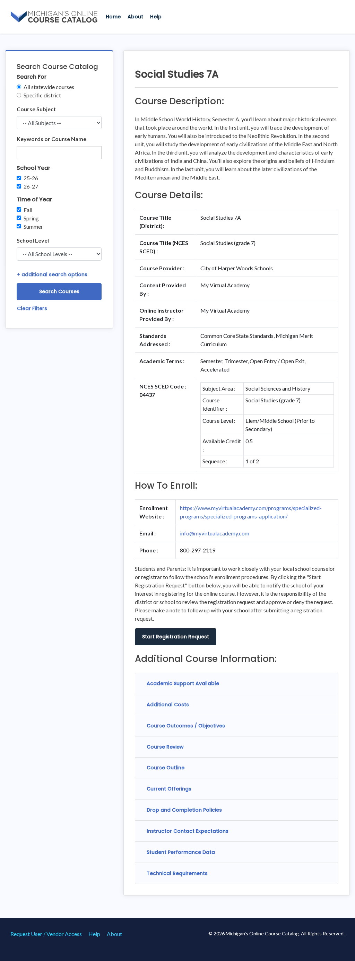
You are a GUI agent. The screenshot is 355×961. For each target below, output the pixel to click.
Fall (28, 210)
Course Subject (36, 109)
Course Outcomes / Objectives (186, 725)
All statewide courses (49, 87)
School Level (33, 240)
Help (156, 16)
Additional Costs (168, 704)
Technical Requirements (177, 873)
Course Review (165, 746)
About (135, 16)
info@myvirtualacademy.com (214, 533)
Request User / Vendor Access (46, 934)
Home (113, 16)
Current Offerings (169, 788)
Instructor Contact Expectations (187, 831)
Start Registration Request (175, 636)
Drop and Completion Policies (184, 809)
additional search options (52, 274)
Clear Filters (32, 308)
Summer (33, 226)
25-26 (31, 178)
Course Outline (165, 767)
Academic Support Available (183, 683)
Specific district (42, 95)
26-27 (31, 186)
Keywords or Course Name (51, 139)
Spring (31, 218)
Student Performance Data (181, 852)
